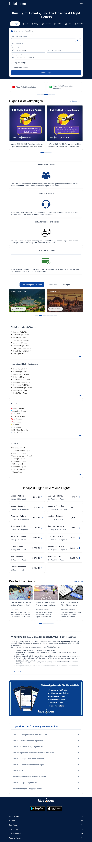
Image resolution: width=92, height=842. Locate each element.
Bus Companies (15, 834)
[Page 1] (38, 94)
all (80, 356)
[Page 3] (46, 94)
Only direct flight (20, 63)
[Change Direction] (77, 40)
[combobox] (48, 36)
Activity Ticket (15, 838)
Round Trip (29, 31)
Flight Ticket (14, 816)
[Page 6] (55, 315)
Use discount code (21, 67)
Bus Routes (13, 829)
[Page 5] (53, 94)
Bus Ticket (13, 825)
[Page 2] (42, 94)
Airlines (12, 821)
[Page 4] (49, 94)
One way (17, 31)
